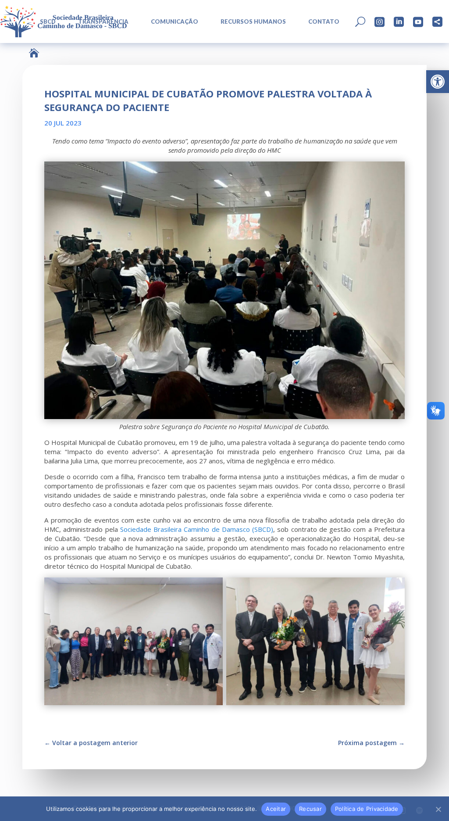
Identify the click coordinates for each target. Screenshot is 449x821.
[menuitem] (171, 21)
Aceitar (276, 808)
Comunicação (174, 22)
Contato (323, 22)
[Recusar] (438, 809)
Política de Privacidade (367, 808)
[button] (437, 81)
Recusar (310, 808)
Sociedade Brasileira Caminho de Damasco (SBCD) (196, 529)
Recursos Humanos (253, 22)
